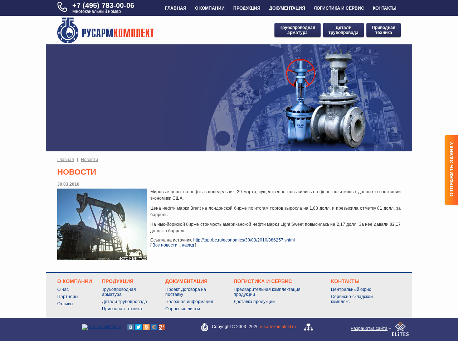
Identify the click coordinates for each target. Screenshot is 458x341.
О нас (63, 289)
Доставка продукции (254, 301)
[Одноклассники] (146, 327)
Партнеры (67, 296)
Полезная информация (189, 301)
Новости (89, 159)
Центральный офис (351, 289)
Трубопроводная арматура (119, 292)
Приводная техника (122, 308)
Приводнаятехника (383, 30)
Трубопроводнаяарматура (297, 30)
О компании (210, 8)
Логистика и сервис (339, 8)
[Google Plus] (162, 327)
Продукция (246, 8)
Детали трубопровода (124, 301)
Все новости (164, 245)
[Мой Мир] (154, 327)
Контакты (384, 8)
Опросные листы (182, 308)
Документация (287, 8)
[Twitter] (138, 327)
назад (188, 245)
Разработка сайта (369, 328)
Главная (175, 8)
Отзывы (65, 303)
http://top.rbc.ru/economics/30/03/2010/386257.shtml (244, 240)
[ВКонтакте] (130, 327)
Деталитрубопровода (343, 30)
